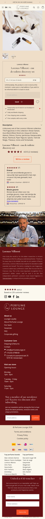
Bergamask (26, 467)
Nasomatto (8, 467)
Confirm (35, 418)
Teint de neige (27, 460)
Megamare (26, 465)
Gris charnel (27, 472)
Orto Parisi (8, 465)
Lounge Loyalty (10, 319)
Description (7, 125)
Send (17, 102)
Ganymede (26, 463)
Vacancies (8, 328)
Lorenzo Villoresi (22, 64)
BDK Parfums (9, 469)
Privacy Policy (22, 435)
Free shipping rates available (17, 115)
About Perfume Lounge (13, 322)
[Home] (22, 7)
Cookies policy (22, 438)
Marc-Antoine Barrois (11, 458)
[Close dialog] (40, 478)
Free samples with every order (17, 118)
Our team (8, 325)
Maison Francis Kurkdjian (12, 460)
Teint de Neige (7, 278)
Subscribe (22, 512)
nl (10, 7)
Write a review (22, 159)
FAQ (5, 331)
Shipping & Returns (11, 344)
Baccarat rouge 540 (29, 458)
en (6, 7)
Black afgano (27, 469)
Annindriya (7, 472)
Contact (7, 347)
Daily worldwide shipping (15, 112)
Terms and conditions (22, 432)
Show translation (12, 201)
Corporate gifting (11, 334)
